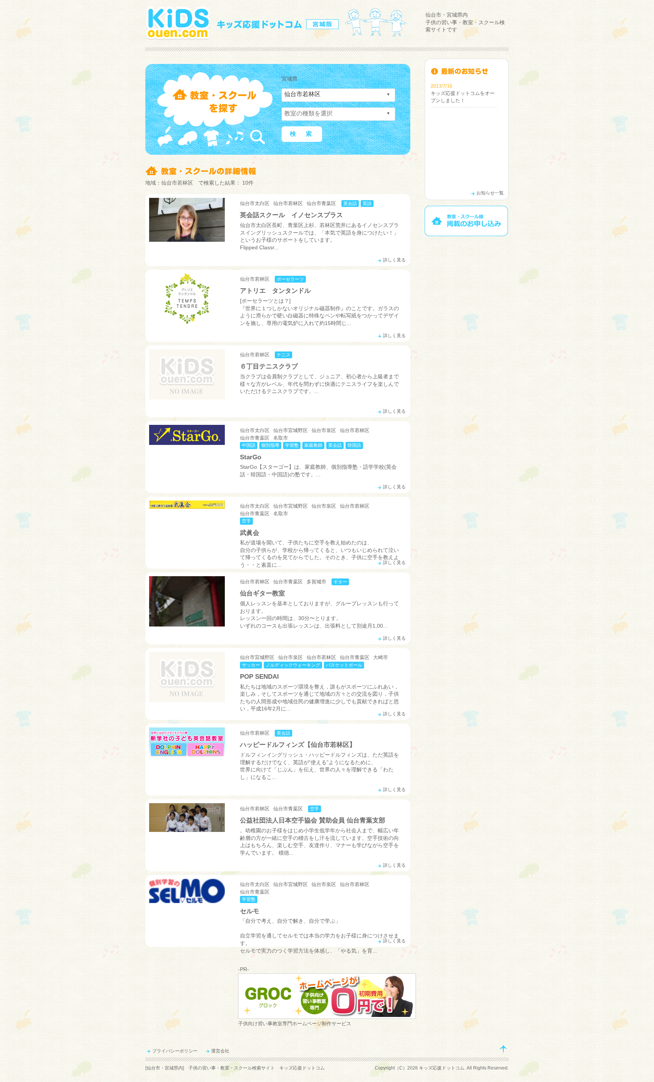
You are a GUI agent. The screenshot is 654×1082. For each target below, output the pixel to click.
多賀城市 (316, 582)
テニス (283, 355)
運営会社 (220, 1051)
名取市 (280, 438)
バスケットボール (344, 665)
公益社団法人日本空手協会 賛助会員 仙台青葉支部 (312, 820)
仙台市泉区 (323, 430)
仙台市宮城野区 (290, 430)
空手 (246, 521)
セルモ (249, 911)
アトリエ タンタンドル (275, 290)
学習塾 (292, 445)
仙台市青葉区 (321, 203)
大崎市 (380, 657)
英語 (367, 203)
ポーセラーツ (290, 279)
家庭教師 (313, 445)
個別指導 (270, 445)
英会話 (350, 203)
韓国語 (354, 445)
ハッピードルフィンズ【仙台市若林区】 (298, 744)
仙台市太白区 (254, 203)
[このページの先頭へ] (503, 1049)
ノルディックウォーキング (293, 665)
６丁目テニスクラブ (269, 366)
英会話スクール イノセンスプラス (291, 215)
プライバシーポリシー (175, 1051)
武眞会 (249, 532)
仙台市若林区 (288, 203)
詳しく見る (394, 260)
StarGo (250, 457)
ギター (340, 582)
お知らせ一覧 (490, 193)
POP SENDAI (259, 676)
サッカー (251, 665)
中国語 (248, 445)
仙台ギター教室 (265, 593)
